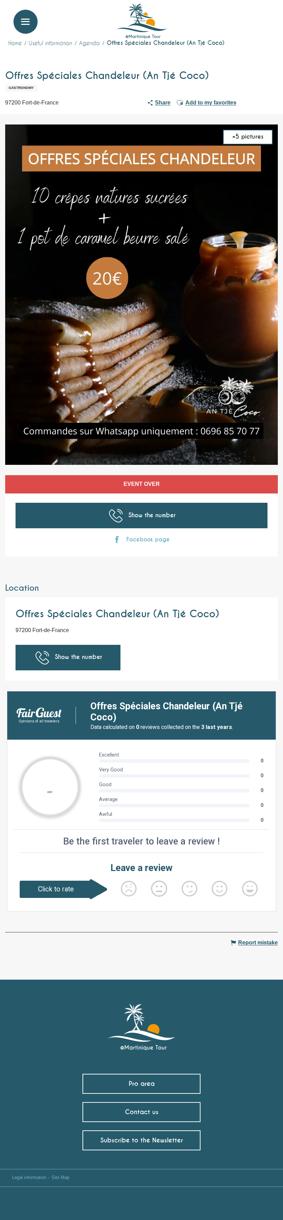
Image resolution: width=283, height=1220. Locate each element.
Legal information (29, 1177)
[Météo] (232, 18)
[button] (264, 15)
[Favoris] (249, 15)
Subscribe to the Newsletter (141, 1140)
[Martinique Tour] (142, 1024)
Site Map (60, 1177)
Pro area (142, 1084)
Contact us (141, 1112)
